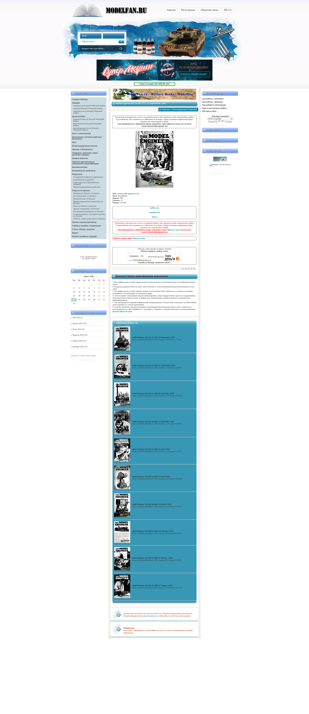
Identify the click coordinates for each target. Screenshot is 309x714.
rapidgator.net (154, 213)
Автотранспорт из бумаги (84, 196)
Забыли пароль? (88, 42)
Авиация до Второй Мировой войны (89, 106)
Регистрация (188, 10)
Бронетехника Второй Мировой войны (87, 125)
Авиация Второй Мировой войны (88, 108)
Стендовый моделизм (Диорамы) (88, 177)
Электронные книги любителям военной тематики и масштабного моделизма (103, 11)
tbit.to (154, 217)
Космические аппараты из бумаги (88, 212)
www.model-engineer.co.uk (128, 194)
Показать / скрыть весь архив (83, 356)
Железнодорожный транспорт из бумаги (88, 202)
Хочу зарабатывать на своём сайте (88, 258)
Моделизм (166, 109)
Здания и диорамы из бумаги (86, 209)
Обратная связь (209, 10)
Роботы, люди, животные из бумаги (89, 219)
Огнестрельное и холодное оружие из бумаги (89, 215)
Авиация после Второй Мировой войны (87, 112)
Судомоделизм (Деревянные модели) (86, 183)
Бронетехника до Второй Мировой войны (88, 120)
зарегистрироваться (150, 616)
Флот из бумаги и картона (84, 206)
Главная (171, 10)
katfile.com (154, 208)
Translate (228, 122)
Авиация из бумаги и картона (86, 193)
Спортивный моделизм (83, 180)
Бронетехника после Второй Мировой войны (85, 129)
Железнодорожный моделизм (87, 187)
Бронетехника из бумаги (84, 199)
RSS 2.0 (227, 10)
